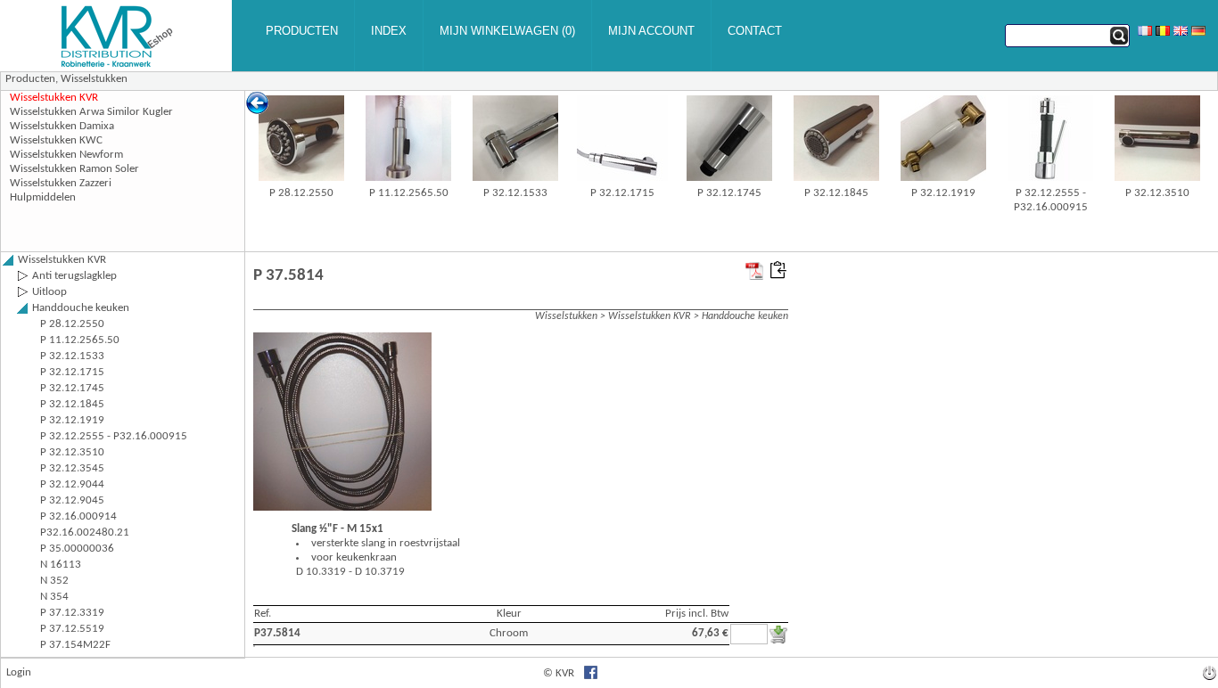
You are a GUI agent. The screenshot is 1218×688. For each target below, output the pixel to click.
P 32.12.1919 (943, 193)
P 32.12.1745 (729, 193)
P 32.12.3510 (1157, 193)
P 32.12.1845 (836, 193)
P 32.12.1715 (622, 193)
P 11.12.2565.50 (409, 193)
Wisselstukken (94, 79)
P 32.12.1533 (515, 193)
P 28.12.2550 (301, 193)
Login (18, 672)
